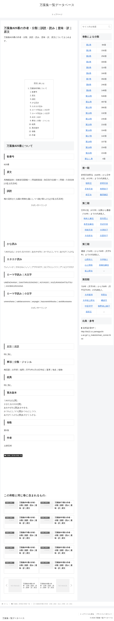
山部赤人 (89, 259)
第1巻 (88, 45)
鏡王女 (89, 195)
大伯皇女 (89, 236)
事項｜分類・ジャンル (41, 121)
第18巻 (89, 142)
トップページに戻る (87, 614)
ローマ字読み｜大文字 (41, 110)
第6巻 (88, 73)
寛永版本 (35, 128)
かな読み (35, 103)
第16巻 (89, 130)
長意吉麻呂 (89, 224)
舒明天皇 (104, 183)
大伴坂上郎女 (89, 300)
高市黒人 (104, 218)
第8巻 (88, 85)
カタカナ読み (37, 106)
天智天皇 (89, 189)
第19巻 (89, 147)
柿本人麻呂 (89, 218)
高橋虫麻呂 (104, 265)
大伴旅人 (104, 259)
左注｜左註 (36, 117)
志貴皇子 (104, 236)
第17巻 (89, 136)
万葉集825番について (38, 88)
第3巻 (88, 56)
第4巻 (88, 62)
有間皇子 (104, 189)
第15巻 (89, 124)
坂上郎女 (89, 271)
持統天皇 (89, 230)
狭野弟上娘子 (104, 306)
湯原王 (89, 312)
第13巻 (89, 113)
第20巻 (89, 153)
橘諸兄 (104, 300)
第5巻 (88, 67)
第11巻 (89, 102)
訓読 (33, 99)
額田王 (89, 183)
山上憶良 (89, 265)
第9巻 (88, 90)
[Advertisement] (39, 61)
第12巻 (89, 107)
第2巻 (88, 50)
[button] (109, 26)
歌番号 (34, 92)
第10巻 (89, 96)
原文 (33, 96)
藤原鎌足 (104, 195)
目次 (36, 83)
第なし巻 (89, 159)
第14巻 (89, 119)
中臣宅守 (89, 306)
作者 (33, 135)
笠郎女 (104, 295)
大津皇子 (104, 230)
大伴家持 (89, 295)
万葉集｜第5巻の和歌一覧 (14, 455)
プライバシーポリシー (104, 614)
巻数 (33, 131)
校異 (33, 124)
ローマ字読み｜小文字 (41, 113)
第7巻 (88, 79)
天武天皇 (104, 224)
